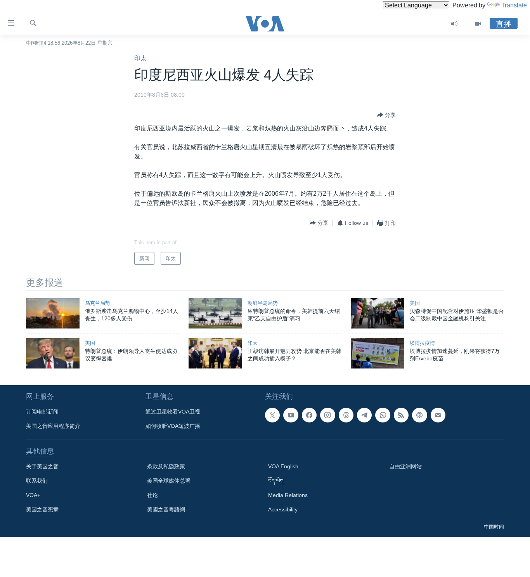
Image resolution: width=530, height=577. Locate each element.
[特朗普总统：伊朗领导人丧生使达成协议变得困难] (53, 353)
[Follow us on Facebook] (309, 415)
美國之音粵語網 (166, 509)
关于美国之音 (42, 466)
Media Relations (288, 495)
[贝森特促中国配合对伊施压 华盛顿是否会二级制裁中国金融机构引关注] (377, 313)
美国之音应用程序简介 (53, 426)
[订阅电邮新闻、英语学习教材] (438, 415)
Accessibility (283, 509)
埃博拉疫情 (422, 343)
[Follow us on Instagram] (327, 415)
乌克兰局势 (97, 303)
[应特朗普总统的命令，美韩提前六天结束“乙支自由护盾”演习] (215, 313)
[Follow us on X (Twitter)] (272, 415)
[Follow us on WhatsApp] (382, 415)
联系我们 (37, 481)
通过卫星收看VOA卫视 (172, 411)
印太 (140, 58)
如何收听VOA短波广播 (172, 426)
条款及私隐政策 (166, 466)
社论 (152, 495)
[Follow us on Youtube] (290, 415)
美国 (415, 303)
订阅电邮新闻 (42, 411)
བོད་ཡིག (276, 481)
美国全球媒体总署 (169, 481)
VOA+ (33, 495)
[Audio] (454, 24)
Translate (514, 5)
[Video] (478, 24)
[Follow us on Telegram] (364, 415)
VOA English (283, 466)
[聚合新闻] (401, 415)
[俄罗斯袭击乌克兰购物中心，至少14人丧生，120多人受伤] (53, 313)
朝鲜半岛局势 (263, 303)
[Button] (386, 115)
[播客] (419, 415)
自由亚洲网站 (405, 466)
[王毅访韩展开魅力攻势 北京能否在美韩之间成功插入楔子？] (215, 353)
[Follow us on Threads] (346, 415)
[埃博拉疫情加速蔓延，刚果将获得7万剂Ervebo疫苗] (377, 353)
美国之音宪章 (42, 509)
